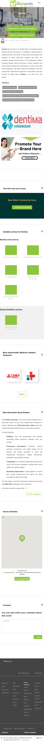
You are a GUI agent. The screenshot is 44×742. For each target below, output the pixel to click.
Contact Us (30, 728)
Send (38, 637)
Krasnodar (20, 19)
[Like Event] (28, 104)
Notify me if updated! (23, 207)
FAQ (14, 689)
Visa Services (26, 704)
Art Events (38, 708)
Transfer (26, 715)
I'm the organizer (34, 494)
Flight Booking (26, 697)
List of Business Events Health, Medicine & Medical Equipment (20, 96)
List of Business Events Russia (27, 87)
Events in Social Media (16, 702)
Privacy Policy (7, 728)
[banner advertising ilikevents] (22, 149)
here (26, 488)
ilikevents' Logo (16, 694)
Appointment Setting (27, 710)
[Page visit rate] (19, 104)
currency (5, 732)
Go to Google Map (22, 579)
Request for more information (22, 28)
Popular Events (37, 697)
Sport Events (37, 690)
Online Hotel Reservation (27, 690)
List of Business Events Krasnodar (13, 91)
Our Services (23, 673)
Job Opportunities (19, 728)
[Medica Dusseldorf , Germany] (31, 374)
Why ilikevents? (16, 684)
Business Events (38, 684)
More (22, 394)
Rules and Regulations (5, 691)
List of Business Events (9, 87)
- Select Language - (30, 732)
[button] (22, 538)
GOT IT (39, 738)
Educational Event (38, 703)
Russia (26, 19)
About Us (38, 673)
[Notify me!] (23, 104)
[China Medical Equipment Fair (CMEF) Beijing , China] (13, 374)
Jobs (3, 686)
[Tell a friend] (32, 104)
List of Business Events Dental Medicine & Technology (18, 100)
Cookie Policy (25, 740)
